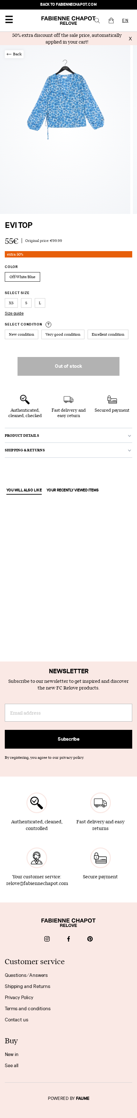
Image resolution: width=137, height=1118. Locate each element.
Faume (83, 1098)
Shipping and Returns (27, 986)
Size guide (14, 313)
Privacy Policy (19, 997)
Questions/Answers (26, 975)
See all (11, 1065)
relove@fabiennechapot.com (37, 883)
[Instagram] (47, 940)
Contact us (16, 1020)
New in (11, 1054)
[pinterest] (90, 940)
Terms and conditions (28, 1009)
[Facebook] (69, 940)
